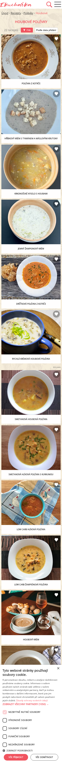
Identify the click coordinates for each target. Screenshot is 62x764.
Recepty (16, 13)
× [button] (58, 668)
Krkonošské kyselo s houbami (31, 193)
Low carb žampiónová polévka (31, 584)
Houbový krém (31, 639)
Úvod (4, 13)
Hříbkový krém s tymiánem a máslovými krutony (31, 138)
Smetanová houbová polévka (31, 419)
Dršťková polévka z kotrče (31, 303)
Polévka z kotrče (31, 83)
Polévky (28, 13)
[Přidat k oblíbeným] (56, 38)
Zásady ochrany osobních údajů (32, 700)
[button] (31, 704)
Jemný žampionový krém (31, 248)
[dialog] (31, 714)
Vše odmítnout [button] (44, 757)
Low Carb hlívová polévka (31, 529)
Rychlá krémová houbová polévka (31, 358)
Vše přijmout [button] (16, 757)
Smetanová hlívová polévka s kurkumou (31, 474)
